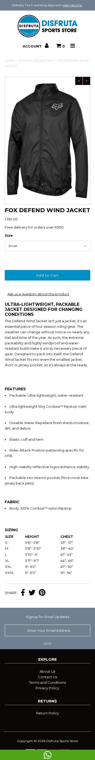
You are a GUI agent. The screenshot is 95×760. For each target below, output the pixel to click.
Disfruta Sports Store (62, 741)
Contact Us (47, 677)
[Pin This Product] (42, 593)
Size (9, 235)
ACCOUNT (33, 46)
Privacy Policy (47, 688)
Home (10, 61)
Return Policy (47, 713)
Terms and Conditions (47, 682)
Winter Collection (36, 61)
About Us (47, 671)
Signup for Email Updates (47, 617)
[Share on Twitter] (31, 593)
